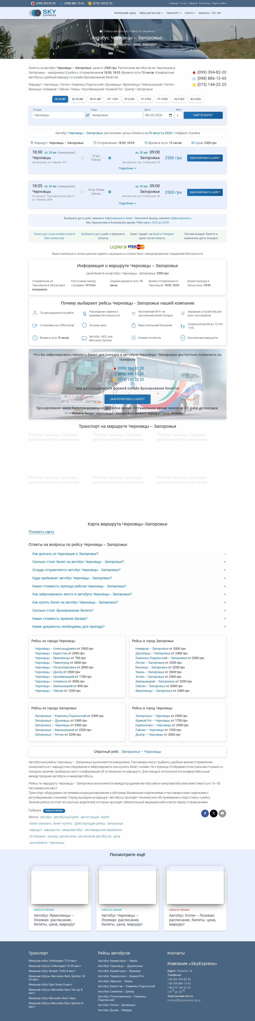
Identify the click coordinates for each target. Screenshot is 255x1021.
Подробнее (126, 168)
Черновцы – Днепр (49, 672)
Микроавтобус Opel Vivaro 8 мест (50, 984)
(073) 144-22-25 (211, 84)
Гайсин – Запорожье (150, 686)
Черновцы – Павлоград (52, 662)
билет (105, 817)
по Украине (37, 836)
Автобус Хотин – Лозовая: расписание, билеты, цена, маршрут (192, 920)
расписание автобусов (94, 836)
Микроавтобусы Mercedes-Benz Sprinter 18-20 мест (57, 978)
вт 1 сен (113, 99)
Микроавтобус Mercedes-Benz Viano (52, 998)
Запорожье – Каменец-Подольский (60, 716)
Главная (173, 3)
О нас (183, 3)
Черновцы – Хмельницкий (54, 686)
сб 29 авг (60, 99)
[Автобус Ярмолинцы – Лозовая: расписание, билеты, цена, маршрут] (59, 884)
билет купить (63, 823)
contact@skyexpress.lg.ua (183, 1000)
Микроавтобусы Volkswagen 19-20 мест (55, 966)
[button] (162, 13)
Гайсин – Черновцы (149, 730)
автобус (46, 817)
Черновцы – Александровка (55, 648)
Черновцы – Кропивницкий (54, 676)
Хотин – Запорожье (149, 676)
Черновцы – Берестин (51, 653)
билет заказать (40, 823)
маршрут (35, 830)
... (224, 13)
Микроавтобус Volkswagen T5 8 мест (53, 960)
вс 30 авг (78, 99)
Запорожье (115, 823)
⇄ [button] (87, 115)
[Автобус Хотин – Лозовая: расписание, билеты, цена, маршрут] (195, 884)
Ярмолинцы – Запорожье (153, 691)
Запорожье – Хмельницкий (54, 730)
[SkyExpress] (42, 13)
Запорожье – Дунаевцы (52, 720)
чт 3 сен (146, 99)
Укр (219, 13)
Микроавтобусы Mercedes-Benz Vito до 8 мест (56, 991)
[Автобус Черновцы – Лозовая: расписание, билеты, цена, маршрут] (127, 884)
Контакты (204, 3)
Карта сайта (219, 3)
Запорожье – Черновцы (52, 725)
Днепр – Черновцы (149, 734)
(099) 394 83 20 (46, 3)
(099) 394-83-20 (211, 72)
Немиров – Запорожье (151, 648)
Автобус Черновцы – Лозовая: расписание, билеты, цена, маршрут (122, 920)
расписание (68, 836)
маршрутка (52, 830)
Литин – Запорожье (149, 662)
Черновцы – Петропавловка (55, 667)
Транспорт (172, 13)
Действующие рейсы (89, 823)
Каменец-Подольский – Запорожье (161, 658)
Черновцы (56, 842)
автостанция (90, 817)
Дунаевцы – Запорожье (152, 653)
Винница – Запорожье (151, 667)
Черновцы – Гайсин (49, 691)
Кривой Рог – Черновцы (152, 720)
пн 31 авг (95, 99)
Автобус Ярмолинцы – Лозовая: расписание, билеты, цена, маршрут (54, 920)
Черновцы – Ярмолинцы (52, 658)
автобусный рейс (66, 817)
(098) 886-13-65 (211, 78)
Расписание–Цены (125, 13)
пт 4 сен (163, 99)
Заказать (204, 13)
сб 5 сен (179, 99)
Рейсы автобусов (150, 13)
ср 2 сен (129, 99)
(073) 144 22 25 (102, 3)
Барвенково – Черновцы (153, 725)
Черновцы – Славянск (51, 681)
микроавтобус (72, 830)
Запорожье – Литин (49, 734)
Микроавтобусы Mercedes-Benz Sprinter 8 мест (56, 1005)
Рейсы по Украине (54, 811)
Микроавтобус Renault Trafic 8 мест (52, 971)
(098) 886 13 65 (74, 3)
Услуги (189, 13)
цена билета (38, 842)
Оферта (193, 3)
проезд (52, 836)
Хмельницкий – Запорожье (155, 681)
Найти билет (203, 115)
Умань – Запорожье (149, 672)
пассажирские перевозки (103, 830)
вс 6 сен (196, 99)
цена (116, 836)
